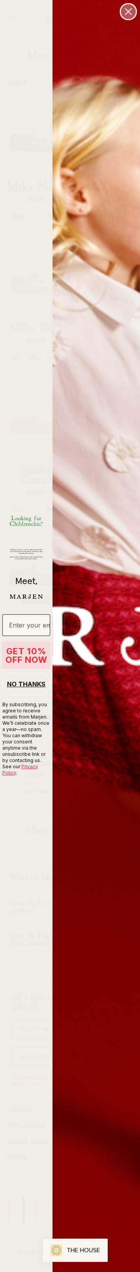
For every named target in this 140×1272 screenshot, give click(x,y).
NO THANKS (26, 684)
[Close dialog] (128, 11)
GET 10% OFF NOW (26, 655)
